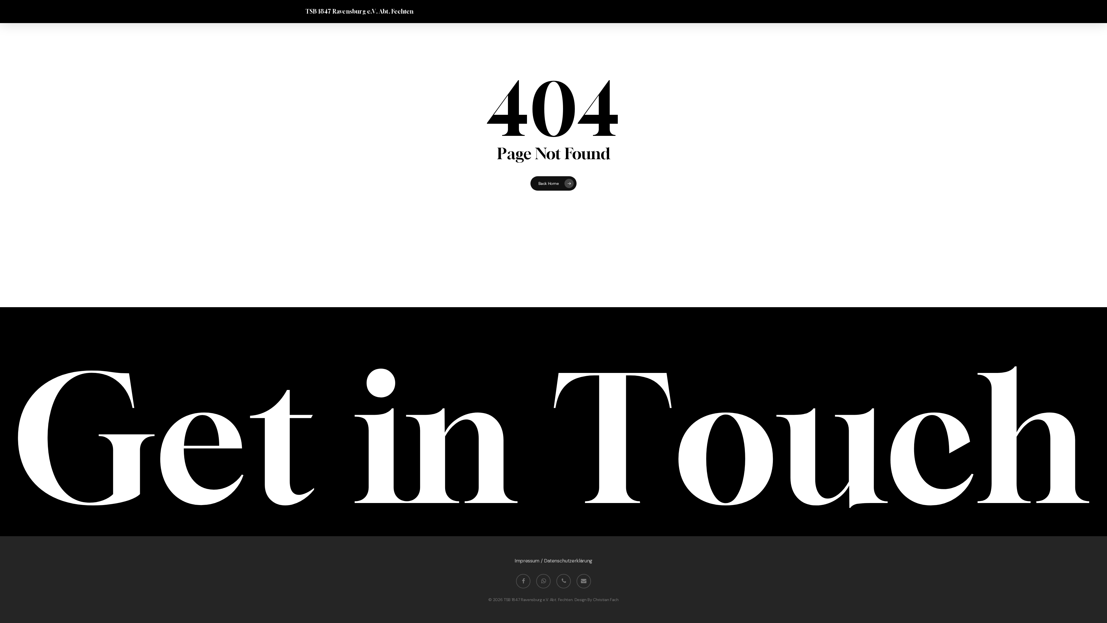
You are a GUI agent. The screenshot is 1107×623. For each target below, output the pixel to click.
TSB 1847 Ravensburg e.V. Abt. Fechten (359, 11)
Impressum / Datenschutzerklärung (553, 561)
